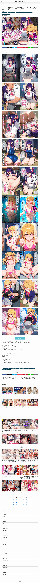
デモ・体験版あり (14, 368)
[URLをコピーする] (35, 47)
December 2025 (5, 532)
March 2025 (5, 553)
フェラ (18, 368)
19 (26, 502)
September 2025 (6, 539)
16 (16, 502)
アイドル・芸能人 (5, 368)
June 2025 (4, 546)
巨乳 (9, 369)
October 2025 (5, 537)
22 (13, 504)
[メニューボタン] (1, 1)
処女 (23, 368)
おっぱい (9, 368)
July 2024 (4, 572)
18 (23, 502)
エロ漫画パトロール (20, 1)
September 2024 (6, 567)
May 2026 (4, 521)
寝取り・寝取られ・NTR (5, 369)
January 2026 (5, 530)
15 (13, 502)
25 (23, 504)
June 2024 (4, 574)
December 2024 (5, 560)
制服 (25, 368)
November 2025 (5, 535)
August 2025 (5, 542)
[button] (4, 47)
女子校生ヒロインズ (29, 368)
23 (16, 504)
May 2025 (4, 549)
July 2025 (4, 544)
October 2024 (5, 565)
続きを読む (20, 338)
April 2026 (4, 523)
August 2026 (5, 514)
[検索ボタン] (39, 1)
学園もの (34, 368)
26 (26, 504)
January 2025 (5, 558)
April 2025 (4, 551)
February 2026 (5, 528)
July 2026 (4, 516)
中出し (21, 368)
